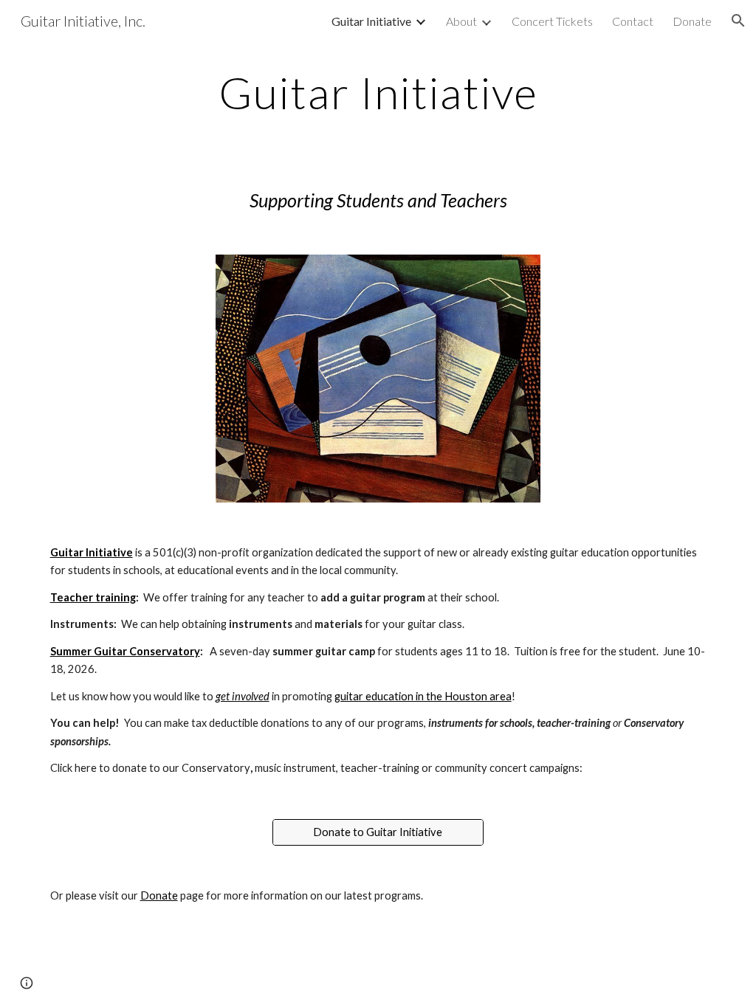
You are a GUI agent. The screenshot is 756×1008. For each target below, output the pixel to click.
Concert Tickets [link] (552, 21)
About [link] (461, 21)
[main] (378, 92)
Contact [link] (632, 21)
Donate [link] (692, 21)
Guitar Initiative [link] (371, 21)
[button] (738, 20)
